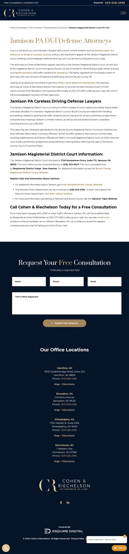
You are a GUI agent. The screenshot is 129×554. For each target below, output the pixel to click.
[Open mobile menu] (123, 13)
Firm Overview (35, 28)
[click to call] (6, 548)
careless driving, (42, 54)
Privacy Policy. (78, 538)
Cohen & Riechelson (19, 28)
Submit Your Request (66, 323)
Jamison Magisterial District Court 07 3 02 (89, 28)
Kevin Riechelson (85, 83)
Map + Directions (64, 384)
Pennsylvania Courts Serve (55, 28)
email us (102, 217)
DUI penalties (25, 73)
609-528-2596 (115, 2)
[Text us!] (119, 548)
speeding (62, 73)
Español (98, 3)
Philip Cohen (64, 83)
